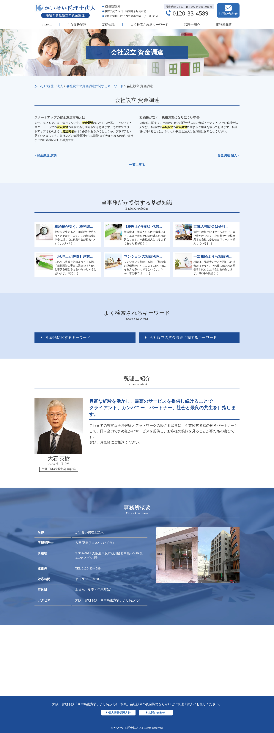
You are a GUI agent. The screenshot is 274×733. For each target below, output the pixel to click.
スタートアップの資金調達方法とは (59, 117)
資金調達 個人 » (228, 155)
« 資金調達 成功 (45, 155)
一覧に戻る (137, 164)
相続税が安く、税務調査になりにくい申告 (169, 117)
